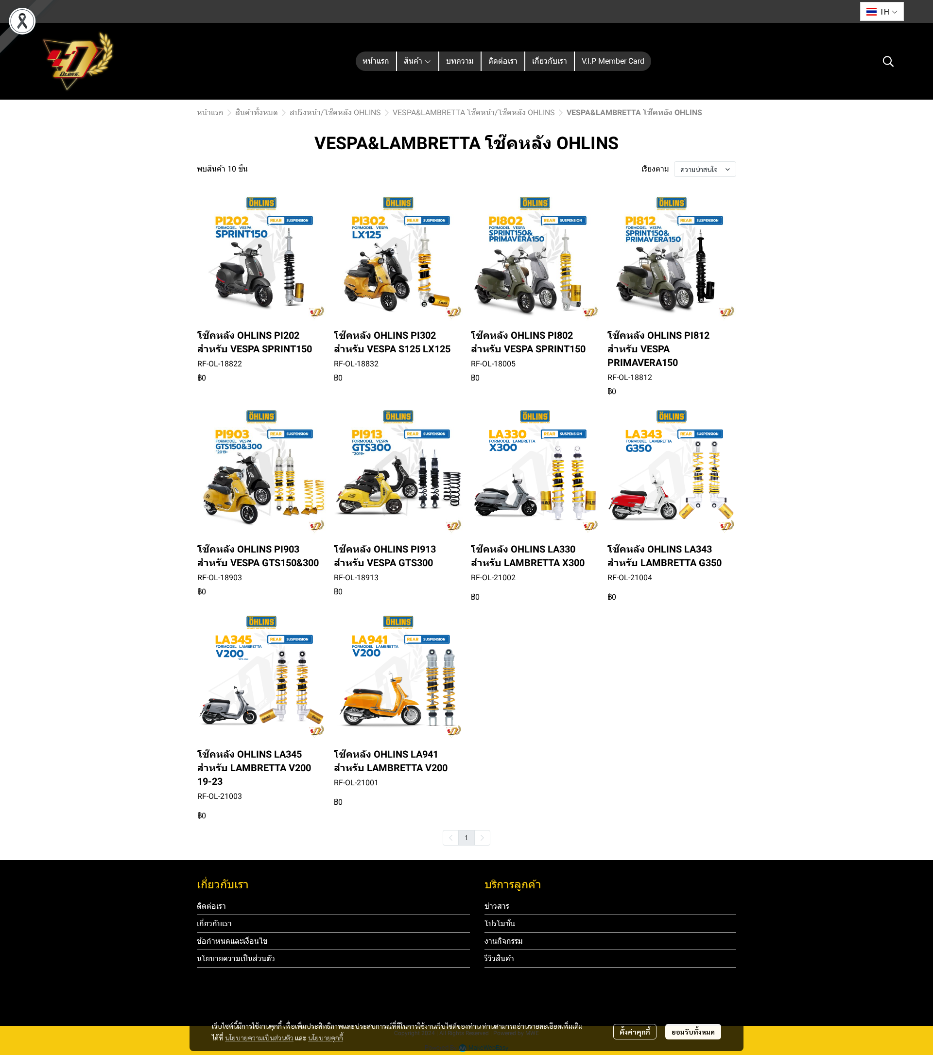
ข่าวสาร (496, 906)
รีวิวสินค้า (499, 958)
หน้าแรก (210, 112)
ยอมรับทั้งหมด (693, 1031)
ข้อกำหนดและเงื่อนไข (232, 941)
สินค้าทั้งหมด (256, 112)
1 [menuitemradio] (466, 837)
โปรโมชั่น (499, 923)
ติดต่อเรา (211, 906)
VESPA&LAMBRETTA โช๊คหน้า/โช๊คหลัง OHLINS (474, 112)
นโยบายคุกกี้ (325, 1037)
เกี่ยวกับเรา (214, 923)
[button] (882, 11)
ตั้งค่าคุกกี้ (635, 1031)
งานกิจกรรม (503, 941)
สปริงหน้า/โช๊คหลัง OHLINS (335, 112)
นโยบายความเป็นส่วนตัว (259, 1037)
